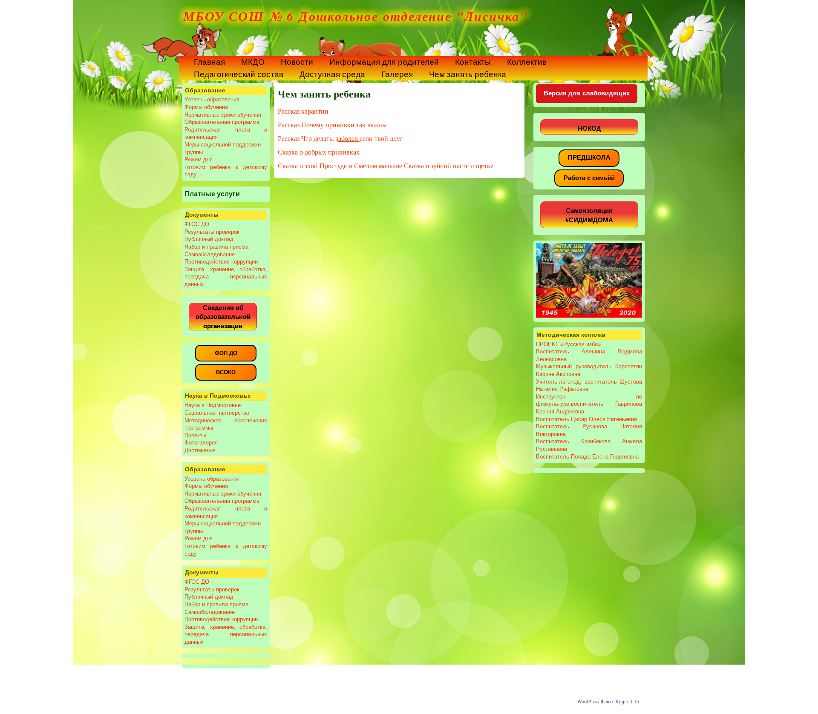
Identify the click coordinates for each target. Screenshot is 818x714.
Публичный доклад (208, 239)
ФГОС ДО (196, 224)
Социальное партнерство (216, 413)
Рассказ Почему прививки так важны (332, 124)
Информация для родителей (384, 61)
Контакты (473, 61)
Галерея (397, 74)
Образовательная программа (221, 122)
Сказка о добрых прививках (319, 151)
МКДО (253, 61)
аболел (349, 138)
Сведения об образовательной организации (223, 317)
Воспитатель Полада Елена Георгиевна (587, 456)
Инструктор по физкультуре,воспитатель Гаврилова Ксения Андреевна (589, 404)
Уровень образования (211, 99)
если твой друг (381, 138)
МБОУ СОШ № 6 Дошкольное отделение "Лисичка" (355, 16)
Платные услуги (212, 194)
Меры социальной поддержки (222, 144)
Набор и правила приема (216, 247)
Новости (297, 61)
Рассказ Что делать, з (308, 138)
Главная (209, 61)
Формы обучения (206, 107)
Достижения (200, 450)
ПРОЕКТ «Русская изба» (568, 344)
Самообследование (209, 254)
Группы (193, 152)
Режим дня (198, 159)
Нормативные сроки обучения (222, 115)
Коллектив (527, 61)
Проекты (195, 435)
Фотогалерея (201, 442)
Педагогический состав (238, 74)
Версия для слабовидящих (587, 93)
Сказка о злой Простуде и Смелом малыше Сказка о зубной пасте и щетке (385, 165)
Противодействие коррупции (221, 261)
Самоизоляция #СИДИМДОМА (589, 215)
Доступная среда (332, 74)
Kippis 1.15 (627, 701)
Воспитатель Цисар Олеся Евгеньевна (586, 419)
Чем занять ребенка (467, 74)
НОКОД (589, 128)
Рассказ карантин (303, 110)
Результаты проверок (211, 232)
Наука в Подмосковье (212, 405)
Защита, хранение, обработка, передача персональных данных (225, 276)
